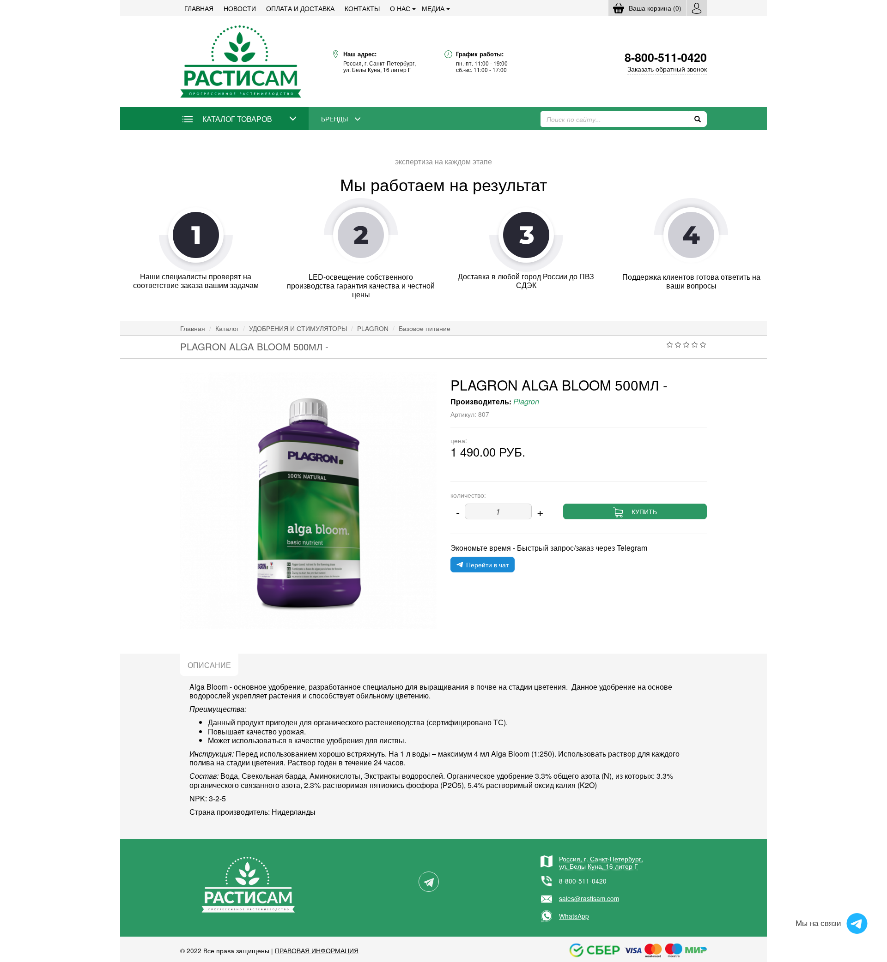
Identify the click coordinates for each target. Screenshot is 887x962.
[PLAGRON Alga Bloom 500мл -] (308, 501)
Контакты (362, 8)
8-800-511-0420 (583, 880)
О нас (400, 8)
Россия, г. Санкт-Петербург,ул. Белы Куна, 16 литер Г (601, 862)
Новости (240, 8)
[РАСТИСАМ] (240, 60)
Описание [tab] (209, 665)
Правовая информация (316, 950)
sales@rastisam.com (589, 898)
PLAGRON (373, 328)
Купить (644, 511)
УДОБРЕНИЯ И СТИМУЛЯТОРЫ (298, 328)
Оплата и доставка (300, 8)
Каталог (227, 328)
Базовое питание (424, 328)
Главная (198, 8)
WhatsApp (574, 915)
